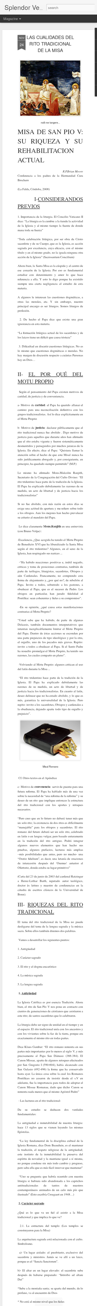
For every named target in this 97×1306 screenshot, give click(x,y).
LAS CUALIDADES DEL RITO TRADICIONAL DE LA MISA (50, 43)
